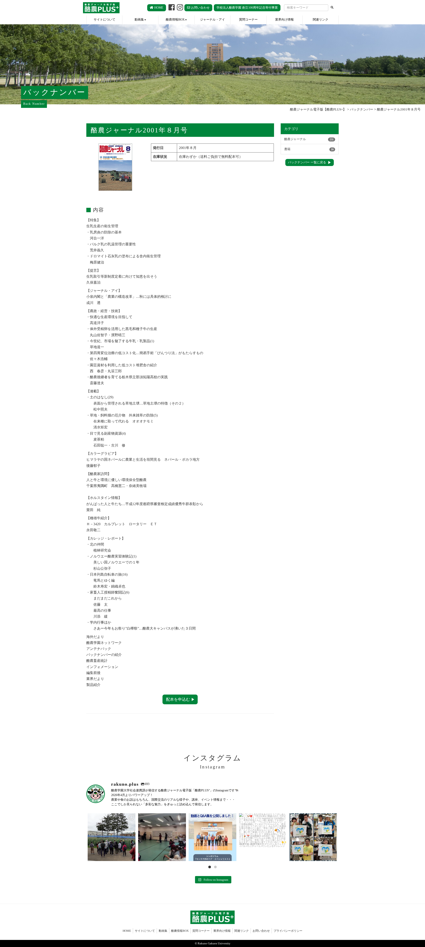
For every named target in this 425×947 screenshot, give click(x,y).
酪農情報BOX (175, 19)
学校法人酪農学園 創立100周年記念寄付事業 (247, 7)
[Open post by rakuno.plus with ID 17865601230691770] (313, 837)
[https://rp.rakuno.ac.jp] (101, 7)
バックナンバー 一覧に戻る (307, 162)
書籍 (309, 149)
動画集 (139, 19)
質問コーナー (248, 19)
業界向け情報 (284, 19)
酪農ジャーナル (309, 139)
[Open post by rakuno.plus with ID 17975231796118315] (162, 837)
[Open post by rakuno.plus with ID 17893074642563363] (263, 837)
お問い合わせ (200, 7)
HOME (158, 7)
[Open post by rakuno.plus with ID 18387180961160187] (111, 837)
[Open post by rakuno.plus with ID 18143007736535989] (212, 837)
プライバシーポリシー (288, 930)
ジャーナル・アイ (212, 19)
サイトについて (104, 19)
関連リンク (320, 19)
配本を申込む (178, 699)
